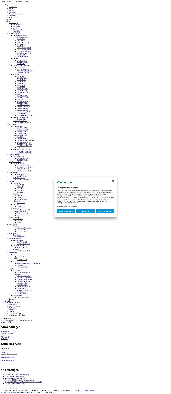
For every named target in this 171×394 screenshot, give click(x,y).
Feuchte (15, 194)
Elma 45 (19, 220)
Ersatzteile (12, 299)
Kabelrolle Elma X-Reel (24, 290)
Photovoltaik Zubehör (23, 297)
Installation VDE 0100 (20, 135)
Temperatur (16, 183)
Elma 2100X (21, 44)
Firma (6, 5)
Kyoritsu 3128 (21, 133)
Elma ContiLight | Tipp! (24, 53)
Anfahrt (11, 8)
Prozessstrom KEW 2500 (24, 115)
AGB (10, 17)
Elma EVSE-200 (22, 176)
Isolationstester (17, 126)
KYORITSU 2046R (23, 105)
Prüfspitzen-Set (21, 288)
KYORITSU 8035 (22, 62)
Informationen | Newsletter (17, 315)
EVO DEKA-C (22, 231)
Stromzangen (17, 94)
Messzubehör (17, 274)
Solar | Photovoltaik (15, 162)
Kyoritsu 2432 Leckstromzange (14, 383)
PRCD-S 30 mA (22, 260)
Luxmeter (16, 208)
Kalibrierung (13, 304)
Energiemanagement (7, 333)
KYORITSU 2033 (22, 103)
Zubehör (11, 269)
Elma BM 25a (21, 76)
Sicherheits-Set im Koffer (24, 279)
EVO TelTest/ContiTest (24, 69)
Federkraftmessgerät (19, 245)
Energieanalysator (18, 156)
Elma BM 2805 (21, 80)
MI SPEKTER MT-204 (24, 151)
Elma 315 (20, 196)
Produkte (7, 21)
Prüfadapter (16, 270)
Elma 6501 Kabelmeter (24, 122)
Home (3, 1)
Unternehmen (13, 7)
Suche (26, 1)
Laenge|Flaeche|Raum (20, 212)
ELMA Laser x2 (22, 242)
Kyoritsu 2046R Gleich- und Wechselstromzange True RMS (23, 382)
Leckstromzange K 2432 (24, 108)
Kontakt (9, 1)
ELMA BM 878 (22, 128)
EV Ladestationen (18, 174)
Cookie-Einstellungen (7, 360)
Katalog (11, 311)
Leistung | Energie (14, 155)
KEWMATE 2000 (22, 78)
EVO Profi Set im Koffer (24, 277)
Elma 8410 (20, 137)
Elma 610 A (20, 192)
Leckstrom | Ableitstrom (20, 117)
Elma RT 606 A (22, 60)
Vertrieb (11, 310)
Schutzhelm (20, 265)
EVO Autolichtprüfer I (24, 48)
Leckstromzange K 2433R (25, 110)
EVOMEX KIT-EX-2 (23, 276)
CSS (32, 392)
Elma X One (21, 46)
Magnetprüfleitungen (23, 281)
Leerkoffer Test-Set (23, 73)
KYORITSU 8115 (22, 96)
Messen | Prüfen (14, 33)
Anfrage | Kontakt (14, 302)
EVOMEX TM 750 (23, 169)
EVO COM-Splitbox (23, 272)
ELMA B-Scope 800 (23, 251)
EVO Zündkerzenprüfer (24, 51)
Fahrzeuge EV (17, 30)
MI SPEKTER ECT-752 (24, 179)
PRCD (15, 254)
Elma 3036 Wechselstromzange (14, 376)
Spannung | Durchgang (20, 35)
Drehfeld (15, 58)
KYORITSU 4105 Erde (24, 146)
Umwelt (11, 181)
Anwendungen (13, 23)
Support (7, 301)
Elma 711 (20, 188)
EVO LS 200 (21, 67)
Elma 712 (20, 190)
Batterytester (13, 233)
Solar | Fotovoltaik (18, 163)
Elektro (15, 28)
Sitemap (11, 10)
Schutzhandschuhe (22, 267)
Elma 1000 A (21, 39)
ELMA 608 (20, 185)
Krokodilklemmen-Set (23, 286)
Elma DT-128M (22, 199)
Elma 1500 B (21, 40)
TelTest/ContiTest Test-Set (25, 71)
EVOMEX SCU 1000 (24, 171)
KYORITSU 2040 (22, 101)
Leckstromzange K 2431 (24, 106)
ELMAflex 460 (21, 114)
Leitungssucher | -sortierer (21, 65)
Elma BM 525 (21, 87)
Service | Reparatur (15, 306)
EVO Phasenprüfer (23, 37)
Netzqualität (16, 26)
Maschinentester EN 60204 (21, 149)
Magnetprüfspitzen (22, 283)
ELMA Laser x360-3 (23, 244)
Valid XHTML (25, 392)
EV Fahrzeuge (13, 172)
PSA (14, 261)
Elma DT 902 (21, 64)
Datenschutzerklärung (15, 14)
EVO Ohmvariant (22, 57)
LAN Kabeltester (18, 219)
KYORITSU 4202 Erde (24, 144)
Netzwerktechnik (14, 217)
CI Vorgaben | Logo (15, 313)
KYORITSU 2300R (23, 97)
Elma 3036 (20, 99)
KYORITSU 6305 (22, 158)
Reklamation (13, 308)
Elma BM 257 (21, 81)
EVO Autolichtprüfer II (24, 49)
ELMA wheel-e (21, 147)
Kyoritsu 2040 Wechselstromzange (16, 378)
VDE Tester (12, 124)
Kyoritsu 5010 (21, 119)
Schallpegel (16, 201)
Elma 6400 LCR (22, 90)
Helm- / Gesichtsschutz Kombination (28, 263)
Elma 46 (19, 222)
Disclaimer (12, 16)
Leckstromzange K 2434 (24, 112)
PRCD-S (15, 258)
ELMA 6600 (21, 85)
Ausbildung (16, 32)
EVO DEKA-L (21, 229)
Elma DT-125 (21, 197)
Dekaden (15, 226)
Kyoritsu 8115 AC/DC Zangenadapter (17, 374)
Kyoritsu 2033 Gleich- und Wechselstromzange (19, 380)
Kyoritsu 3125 (21, 131)
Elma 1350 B (21, 203)
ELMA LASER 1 (22, 213)
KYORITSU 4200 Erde (24, 142)
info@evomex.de (89, 390)
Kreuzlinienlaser (18, 240)
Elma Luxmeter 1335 (23, 210)
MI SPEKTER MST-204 (24, 153)
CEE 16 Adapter (22, 294)
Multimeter (16, 74)
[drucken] (14, 389)
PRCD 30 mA (21, 256)
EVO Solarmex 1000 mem (25, 167)
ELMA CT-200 (21, 55)
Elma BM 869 (21, 83)
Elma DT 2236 (21, 206)
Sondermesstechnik (15, 238)
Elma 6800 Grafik (22, 89)
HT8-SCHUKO (22, 247)
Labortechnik (13, 224)
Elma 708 (20, 187)
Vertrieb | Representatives (9, 354)
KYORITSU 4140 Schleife (25, 140)
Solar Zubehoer (17, 295)
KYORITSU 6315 (22, 160)
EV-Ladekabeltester (19, 178)
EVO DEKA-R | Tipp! (24, 228)
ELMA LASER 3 (22, 215)
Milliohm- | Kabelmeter (20, 121)
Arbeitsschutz (13, 253)
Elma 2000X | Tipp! (23, 42)
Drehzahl (15, 204)
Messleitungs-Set (22, 285)
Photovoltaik (17, 24)
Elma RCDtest (21, 138)
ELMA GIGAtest (22, 130)
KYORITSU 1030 (22, 92)
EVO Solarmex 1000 (23, 165)
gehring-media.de (14, 392)
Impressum (18, 1)
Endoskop (16, 249)
